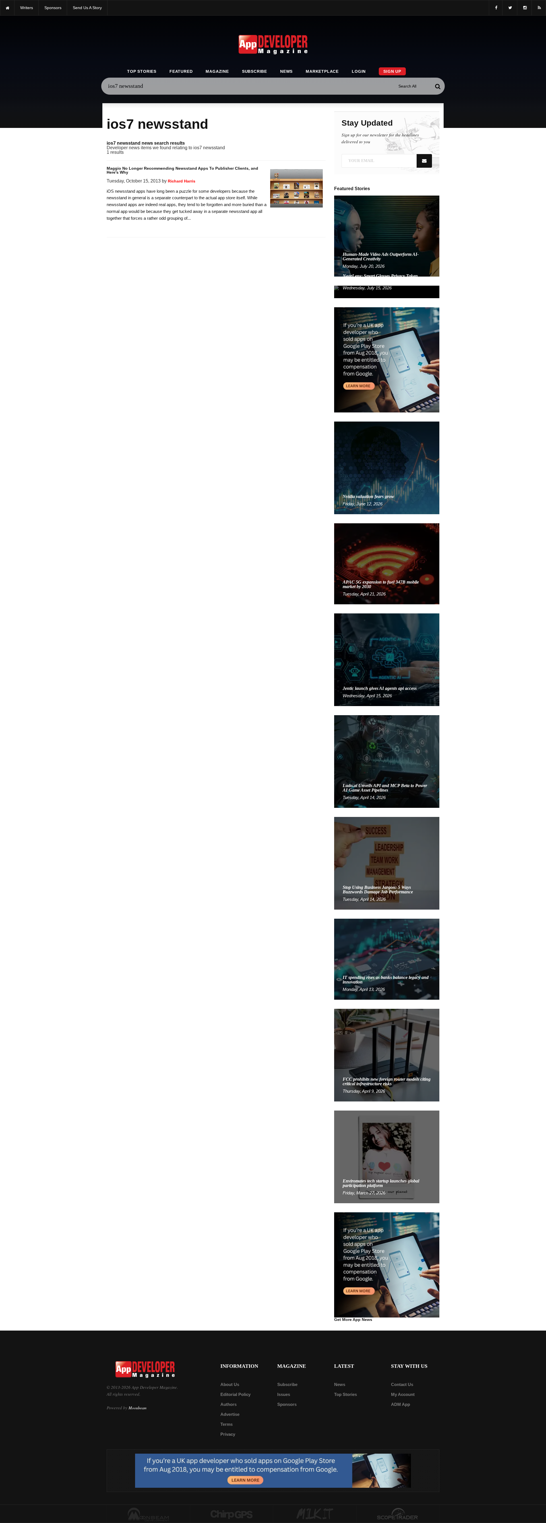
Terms (226, 1424)
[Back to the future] (7, 7)
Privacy (227, 1434)
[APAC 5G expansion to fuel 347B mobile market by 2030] (386, 563)
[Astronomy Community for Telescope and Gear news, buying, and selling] (398, 1514)
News (286, 71)
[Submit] (438, 86)
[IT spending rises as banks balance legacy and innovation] (386, 958)
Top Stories (141, 71)
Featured (181, 71)
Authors (228, 1404)
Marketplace (322, 71)
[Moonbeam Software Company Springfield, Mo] (148, 1514)
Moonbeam (137, 1407)
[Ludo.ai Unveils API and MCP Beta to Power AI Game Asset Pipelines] (386, 761)
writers (26, 7)
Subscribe (254, 71)
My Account (403, 1394)
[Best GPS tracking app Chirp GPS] (231, 1514)
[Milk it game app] (314, 1514)
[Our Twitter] (509, 7)
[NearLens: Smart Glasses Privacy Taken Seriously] (386, 291)
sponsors (52, 7)
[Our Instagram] (524, 7)
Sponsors (287, 1404)
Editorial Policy (235, 1394)
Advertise (229, 1414)
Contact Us (402, 1384)
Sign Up (392, 71)
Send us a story (87, 7)
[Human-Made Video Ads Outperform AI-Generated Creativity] (386, 235)
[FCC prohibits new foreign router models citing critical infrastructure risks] (386, 1054)
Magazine (217, 71)
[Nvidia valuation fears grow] (386, 467)
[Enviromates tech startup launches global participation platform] (386, 1156)
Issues (283, 1394)
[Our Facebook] (495, 7)
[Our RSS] (539, 7)
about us (229, 1384)
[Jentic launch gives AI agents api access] (386, 659)
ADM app (400, 1404)
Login (359, 71)
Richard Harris (181, 181)
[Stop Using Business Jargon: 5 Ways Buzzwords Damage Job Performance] (386, 862)
